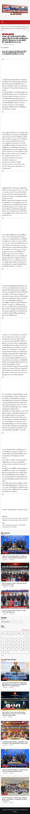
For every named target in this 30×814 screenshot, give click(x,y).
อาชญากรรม (5, 34)
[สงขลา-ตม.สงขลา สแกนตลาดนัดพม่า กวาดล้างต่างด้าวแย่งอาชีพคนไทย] (15, 599)
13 (19, 642)
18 (11, 645)
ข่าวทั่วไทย (5, 678)
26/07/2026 (11, 613)
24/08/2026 (11, 802)
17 (7, 645)
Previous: (15, 518)
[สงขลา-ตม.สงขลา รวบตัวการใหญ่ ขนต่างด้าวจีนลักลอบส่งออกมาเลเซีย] (15, 572)
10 (7, 642)
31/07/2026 (11, 586)
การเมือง (4, 708)
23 (3, 648)
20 (19, 645)
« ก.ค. (2, 655)
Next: (14, 525)
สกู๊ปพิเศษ (4, 737)
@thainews (5, 44)
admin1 (4, 717)
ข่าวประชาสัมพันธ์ (11, 708)
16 (3, 645)
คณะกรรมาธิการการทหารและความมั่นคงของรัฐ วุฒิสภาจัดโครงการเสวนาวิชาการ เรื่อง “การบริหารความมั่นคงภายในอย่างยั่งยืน (14, 714)
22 (27, 645)
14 (23, 642)
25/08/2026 (11, 559)
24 (7, 648)
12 (15, 642)
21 (23, 645)
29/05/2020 (11, 44)
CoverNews (22, 809)
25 (11, 648)
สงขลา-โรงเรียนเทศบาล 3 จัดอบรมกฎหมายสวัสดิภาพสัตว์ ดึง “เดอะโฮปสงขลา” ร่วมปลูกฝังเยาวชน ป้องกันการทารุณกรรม (14, 799)
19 (15, 645)
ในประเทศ (11, 34)
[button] (2, 22)
